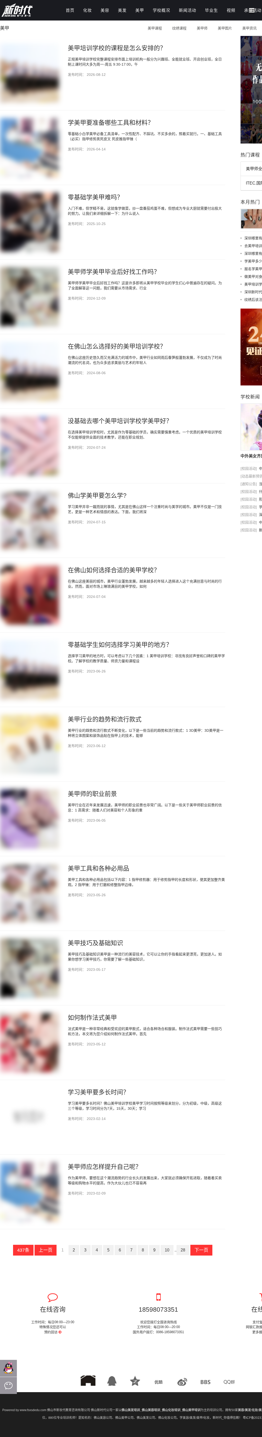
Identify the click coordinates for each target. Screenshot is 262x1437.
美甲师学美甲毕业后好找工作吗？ (114, 271)
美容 (105, 10)
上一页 (45, 1250)
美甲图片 (225, 28)
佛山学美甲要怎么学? (97, 495)
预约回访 (51, 1332)
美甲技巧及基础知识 (95, 943)
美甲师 (202, 28)
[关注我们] (8, 1385)
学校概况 (161, 10)
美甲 (139, 10)
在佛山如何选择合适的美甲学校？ (114, 570)
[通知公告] (249, 484)
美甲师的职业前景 (92, 793)
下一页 (201, 1250)
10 (167, 1250)
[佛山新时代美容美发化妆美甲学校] (28, 11)
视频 (231, 10)
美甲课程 (155, 28)
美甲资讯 (249, 28)
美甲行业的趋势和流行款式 (104, 719)
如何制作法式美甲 (92, 1017)
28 (183, 1250)
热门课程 (250, 155)
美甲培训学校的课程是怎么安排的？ (117, 48)
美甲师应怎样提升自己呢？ (104, 1166)
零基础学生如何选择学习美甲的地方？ (120, 644)
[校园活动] (249, 468)
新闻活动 (187, 10)
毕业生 (211, 10)
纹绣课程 (179, 28)
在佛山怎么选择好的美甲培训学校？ (117, 346)
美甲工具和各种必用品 (98, 868)
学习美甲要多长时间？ (98, 1092)
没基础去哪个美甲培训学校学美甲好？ (120, 420)
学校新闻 (250, 397)
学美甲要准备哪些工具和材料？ (111, 122)
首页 (70, 10)
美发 (122, 10)
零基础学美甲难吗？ (95, 197)
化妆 (87, 10)
